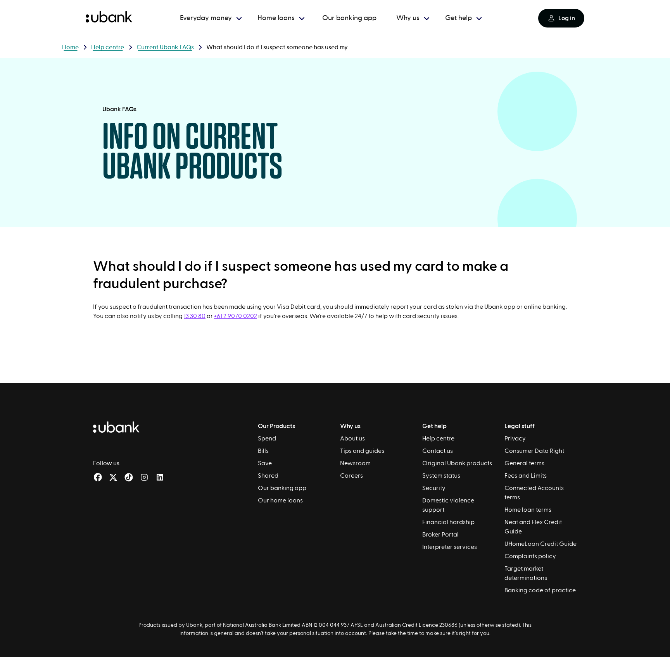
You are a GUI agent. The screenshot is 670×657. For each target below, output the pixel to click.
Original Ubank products (457, 463)
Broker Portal (440, 534)
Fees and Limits (525, 476)
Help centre (107, 47)
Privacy (515, 438)
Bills (263, 451)
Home (70, 47)
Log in (566, 18)
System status (441, 476)
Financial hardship (448, 522)
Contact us (437, 451)
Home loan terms (527, 510)
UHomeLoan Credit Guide (540, 544)
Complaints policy (530, 556)
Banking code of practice (540, 590)
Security (434, 488)
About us (352, 438)
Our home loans (280, 500)
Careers (351, 476)
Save (265, 463)
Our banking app (282, 488)
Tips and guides (362, 451)
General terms (524, 463)
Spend (267, 438)
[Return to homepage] (109, 18)
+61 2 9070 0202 (235, 316)
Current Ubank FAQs (165, 47)
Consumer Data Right (534, 451)
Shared (268, 476)
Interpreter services (449, 547)
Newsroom (355, 463)
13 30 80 (194, 316)
